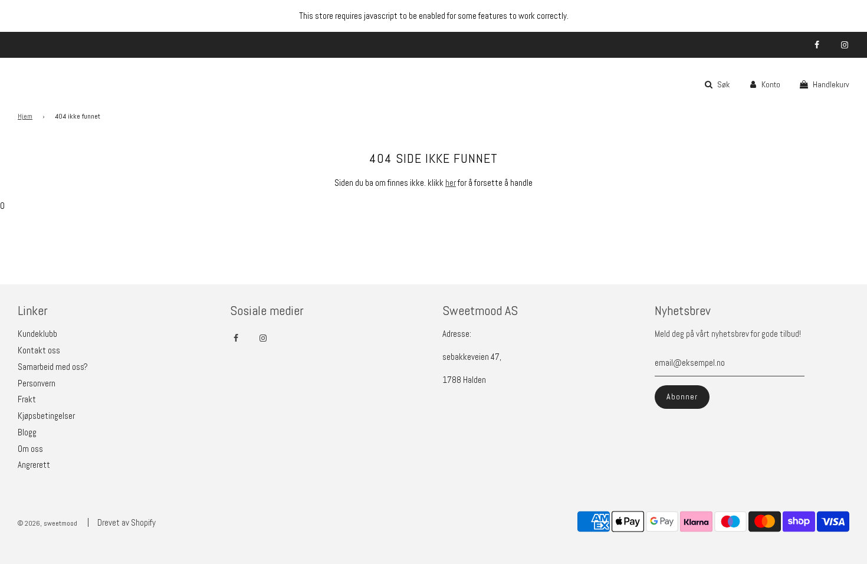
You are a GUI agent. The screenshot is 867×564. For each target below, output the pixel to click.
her (450, 182)
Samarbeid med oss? (53, 366)
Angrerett (34, 464)
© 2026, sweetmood (47, 523)
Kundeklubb (37, 333)
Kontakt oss (39, 350)
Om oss (30, 448)
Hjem (25, 116)
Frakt (27, 399)
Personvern (36, 383)
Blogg (27, 432)
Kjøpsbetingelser (46, 415)
